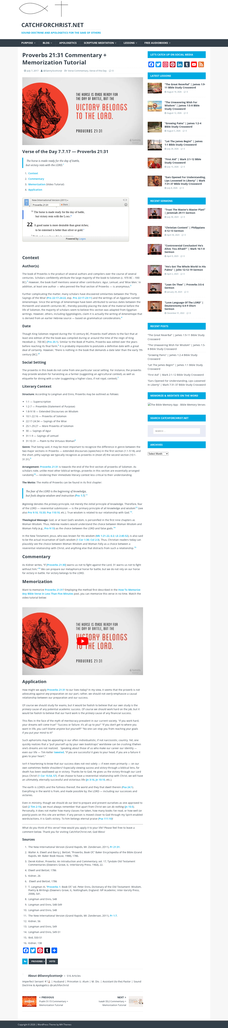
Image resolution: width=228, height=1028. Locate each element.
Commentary (36, 178)
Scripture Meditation (99, 42)
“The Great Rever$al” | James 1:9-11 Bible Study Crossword (185, 86)
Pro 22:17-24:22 (56, 298)
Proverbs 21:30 (56, 565)
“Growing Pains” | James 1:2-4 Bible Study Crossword (183, 125)
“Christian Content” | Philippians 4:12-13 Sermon (185, 229)
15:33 (42, 512)
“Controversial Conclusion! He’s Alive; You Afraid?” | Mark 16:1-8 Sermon (185, 249)
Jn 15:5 (129, 806)
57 (54, 775)
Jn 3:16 (90, 779)
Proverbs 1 (53, 886)
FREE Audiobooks (156, 42)
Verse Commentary (78, 70)
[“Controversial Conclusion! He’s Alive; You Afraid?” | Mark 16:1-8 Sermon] (155, 252)
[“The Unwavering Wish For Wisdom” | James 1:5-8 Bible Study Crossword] (155, 109)
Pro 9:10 (33, 512)
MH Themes (65, 1024)
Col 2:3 (94, 539)
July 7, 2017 (32, 70)
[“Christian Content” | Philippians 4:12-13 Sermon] (155, 234)
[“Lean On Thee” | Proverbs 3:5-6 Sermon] (155, 291)
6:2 (112, 535)
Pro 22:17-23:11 (82, 298)
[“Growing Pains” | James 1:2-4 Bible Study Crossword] (155, 130)
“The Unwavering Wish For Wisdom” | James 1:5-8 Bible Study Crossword (182, 105)
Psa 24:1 (127, 787)
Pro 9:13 (49, 528)
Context (33, 173)
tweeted (59, 752)
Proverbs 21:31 (49, 466)
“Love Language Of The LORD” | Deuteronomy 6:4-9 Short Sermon (184, 306)
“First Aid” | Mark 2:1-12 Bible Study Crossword (183, 161)
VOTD (52, 961)
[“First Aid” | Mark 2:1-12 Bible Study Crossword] (155, 166)
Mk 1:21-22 (102, 535)
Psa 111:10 (105, 818)
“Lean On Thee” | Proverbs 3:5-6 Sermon (184, 286)
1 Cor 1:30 (83, 539)
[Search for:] (177, 431)
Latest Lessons (160, 75)
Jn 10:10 (100, 779)
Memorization (37, 184)
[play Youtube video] (82, 641)
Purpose (27, 42)
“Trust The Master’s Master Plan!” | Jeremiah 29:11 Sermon (185, 211)
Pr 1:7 (113, 915)
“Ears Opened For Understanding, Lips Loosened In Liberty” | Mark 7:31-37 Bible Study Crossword (185, 180)
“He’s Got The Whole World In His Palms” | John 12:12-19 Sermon (185, 268)
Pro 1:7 (80, 495)
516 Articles (74, 975)
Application (35, 189)
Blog (46, 42)
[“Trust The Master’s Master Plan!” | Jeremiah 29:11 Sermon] (155, 216)
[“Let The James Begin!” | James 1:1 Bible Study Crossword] (155, 148)
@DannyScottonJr (52, 70)
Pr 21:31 (115, 847)
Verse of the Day (98, 70)
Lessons (129, 42)
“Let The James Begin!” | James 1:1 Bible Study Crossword (184, 143)
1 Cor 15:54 (45, 775)
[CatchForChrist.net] (44, 15)
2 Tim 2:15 (34, 806)
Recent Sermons (161, 201)
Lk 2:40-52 (122, 535)
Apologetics (68, 42)
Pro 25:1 (53, 341)
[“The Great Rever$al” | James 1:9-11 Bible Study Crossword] (155, 91)
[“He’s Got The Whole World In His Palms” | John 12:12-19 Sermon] (155, 273)
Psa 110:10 (53, 512)
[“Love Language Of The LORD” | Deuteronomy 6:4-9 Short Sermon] (155, 309)
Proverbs (37, 961)
